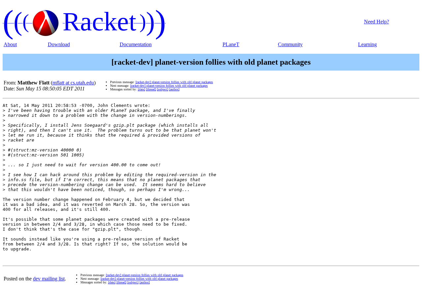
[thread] (151, 89)
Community (290, 44)
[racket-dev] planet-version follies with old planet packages (174, 82)
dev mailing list (49, 278)
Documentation (136, 44)
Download (59, 44)
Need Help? (376, 21)
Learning (367, 44)
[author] (174, 89)
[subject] (162, 89)
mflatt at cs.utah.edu (73, 82)
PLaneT (231, 44)
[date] (141, 89)
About (10, 44)
